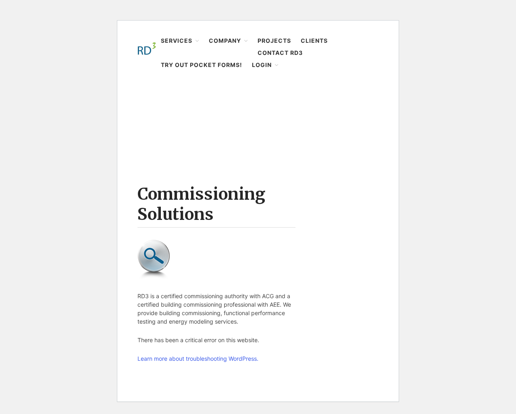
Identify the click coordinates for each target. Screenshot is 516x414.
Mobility (444, 91)
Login (436, 324)
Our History (448, 207)
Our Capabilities (454, 154)
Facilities (445, 40)
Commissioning (454, 65)
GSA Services (450, 103)
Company (442, 170)
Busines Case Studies (461, 128)
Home (145, 91)
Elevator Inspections (460, 53)
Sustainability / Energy (462, 78)
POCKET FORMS (454, 337)
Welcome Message (458, 182)
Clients (438, 277)
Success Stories (454, 116)
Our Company (451, 195)
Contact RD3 (445, 293)
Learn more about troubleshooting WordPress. (197, 358)
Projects (440, 261)
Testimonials (450, 233)
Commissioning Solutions (201, 204)
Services (440, 28)
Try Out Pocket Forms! (458, 308)
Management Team (458, 220)
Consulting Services (460, 141)
